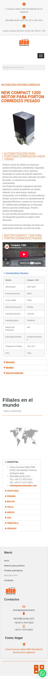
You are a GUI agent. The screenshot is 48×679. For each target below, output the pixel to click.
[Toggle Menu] (41, 55)
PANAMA (11, 496)
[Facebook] (42, 667)
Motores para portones (14, 566)
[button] (24, 273)
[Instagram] (36, 667)
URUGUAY (12, 528)
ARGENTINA (12, 462)
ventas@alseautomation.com (23, 485)
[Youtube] (36, 671)
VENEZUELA (12, 523)
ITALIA (10, 507)
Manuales (10, 362)
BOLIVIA (11, 501)
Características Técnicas (17, 273)
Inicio (6, 561)
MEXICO (11, 512)
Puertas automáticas (13, 570)
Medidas (10, 367)
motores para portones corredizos (20, 84)
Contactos (8, 580)
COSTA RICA (13, 491)
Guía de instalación (14, 373)
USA (9, 518)
